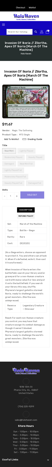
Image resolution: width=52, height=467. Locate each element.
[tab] (26, 209)
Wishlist (32, 7)
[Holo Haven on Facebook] (12, 3)
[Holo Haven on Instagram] (18, 3)
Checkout (20, 7)
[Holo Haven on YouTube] (23, 3)
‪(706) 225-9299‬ (26, 406)
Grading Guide (35, 139)
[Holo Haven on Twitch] (34, 3)
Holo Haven (26, 53)
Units (5, 190)
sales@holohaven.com (26, 420)
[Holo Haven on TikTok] (40, 3)
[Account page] (42, 32)
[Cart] (48, 32)
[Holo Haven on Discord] (29, 3)
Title (4, 145)
